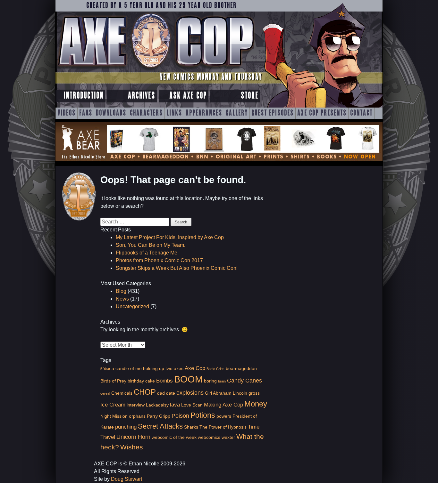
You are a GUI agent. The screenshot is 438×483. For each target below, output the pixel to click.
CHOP (145, 392)
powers (223, 416)
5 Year (105, 369)
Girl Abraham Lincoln (226, 393)
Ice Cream (112, 404)
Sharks (191, 427)
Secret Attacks (160, 426)
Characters (146, 113)
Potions (202, 415)
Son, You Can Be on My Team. (150, 245)
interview (136, 404)
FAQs (85, 113)
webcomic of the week (174, 437)
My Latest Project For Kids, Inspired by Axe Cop (170, 237)
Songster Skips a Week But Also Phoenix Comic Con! (177, 268)
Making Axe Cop (223, 404)
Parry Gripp (158, 416)
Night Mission (114, 416)
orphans (137, 416)
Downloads (111, 113)
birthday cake (141, 380)
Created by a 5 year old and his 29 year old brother (161, 6)
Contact (361, 113)
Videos (67, 113)
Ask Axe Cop (188, 96)
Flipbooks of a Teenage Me (146, 252)
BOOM (188, 379)
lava (175, 404)
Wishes (131, 447)
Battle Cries (215, 369)
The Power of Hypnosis (223, 427)
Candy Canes (244, 380)
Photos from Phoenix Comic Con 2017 (159, 260)
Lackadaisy (157, 404)
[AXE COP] (155, 69)
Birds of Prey (113, 380)
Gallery (237, 113)
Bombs (164, 380)
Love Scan (192, 404)
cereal (105, 393)
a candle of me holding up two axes (147, 368)
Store (249, 96)
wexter (228, 437)
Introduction (83, 96)
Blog (121, 291)
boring (210, 380)
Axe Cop (195, 368)
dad (161, 393)
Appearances (204, 113)
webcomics (209, 437)
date (170, 393)
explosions (190, 392)
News (122, 299)
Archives (141, 96)
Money (255, 403)
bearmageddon (241, 368)
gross (254, 393)
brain (222, 381)
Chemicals (121, 393)
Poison (180, 415)
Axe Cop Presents (322, 113)
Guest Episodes (272, 113)
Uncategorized (132, 306)
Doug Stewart (126, 479)
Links (174, 113)
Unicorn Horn (133, 436)
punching (126, 427)
